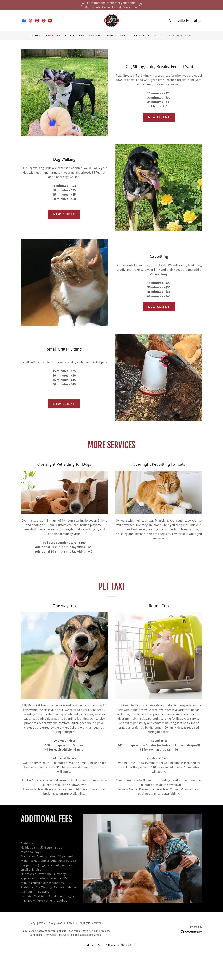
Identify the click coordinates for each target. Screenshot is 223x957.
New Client (159, 117)
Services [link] (53, 35)
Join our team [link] (179, 35)
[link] (24, 20)
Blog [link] (159, 35)
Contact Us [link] (140, 35)
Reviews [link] (95, 35)
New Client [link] (116, 35)
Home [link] (36, 35)
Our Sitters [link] (74, 35)
